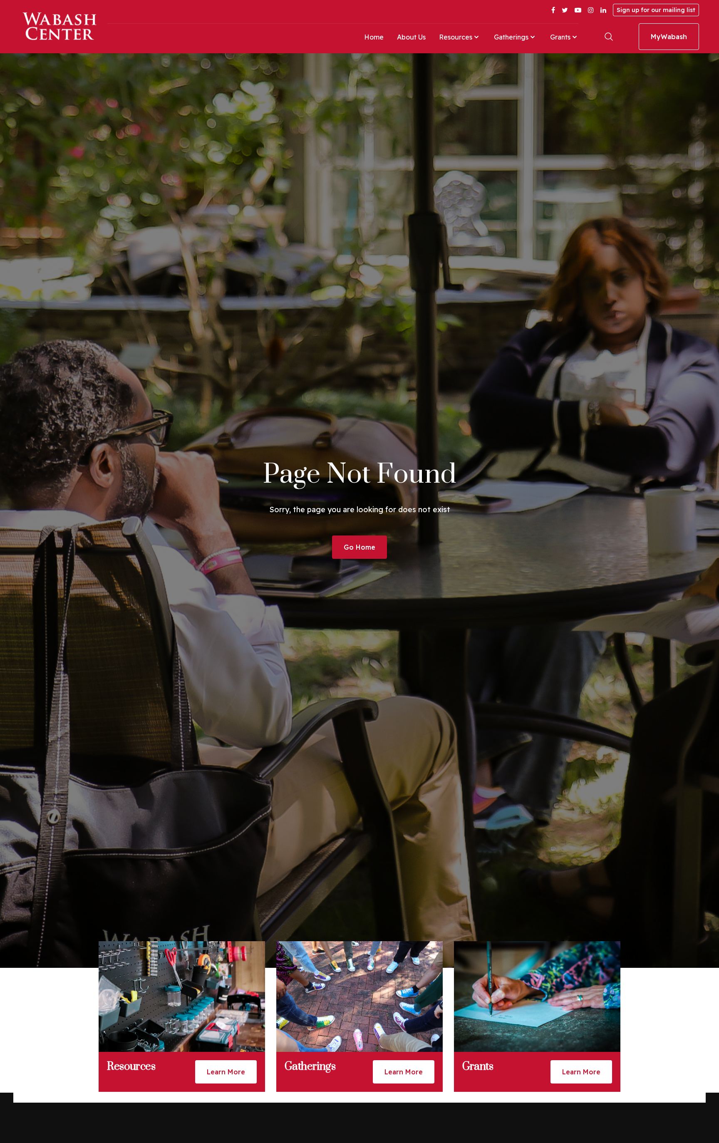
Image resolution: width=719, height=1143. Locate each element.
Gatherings (511, 37)
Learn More (226, 1072)
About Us (411, 37)
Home (374, 37)
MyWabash (669, 36)
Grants (560, 37)
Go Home (359, 547)
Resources (455, 37)
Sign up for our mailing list (656, 10)
